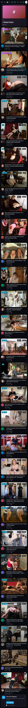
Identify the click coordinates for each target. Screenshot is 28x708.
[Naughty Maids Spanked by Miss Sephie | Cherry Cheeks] (13, 507)
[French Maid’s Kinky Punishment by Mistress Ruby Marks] (13, 578)
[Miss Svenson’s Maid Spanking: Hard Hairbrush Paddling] (13, 202)
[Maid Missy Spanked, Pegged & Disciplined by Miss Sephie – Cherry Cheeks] (13, 554)
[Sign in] (26, 2)
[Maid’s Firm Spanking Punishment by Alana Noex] (13, 647)
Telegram (11, 702)
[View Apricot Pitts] (2, 373)
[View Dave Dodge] (2, 350)
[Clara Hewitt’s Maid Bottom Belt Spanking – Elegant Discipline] (13, 296)
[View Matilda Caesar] (2, 631)
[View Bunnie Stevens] (2, 467)
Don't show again (11, 705)
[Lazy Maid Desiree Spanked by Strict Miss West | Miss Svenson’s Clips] (13, 85)
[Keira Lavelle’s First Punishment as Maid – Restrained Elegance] (13, 273)
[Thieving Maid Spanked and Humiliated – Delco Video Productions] (13, 367)
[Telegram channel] (12, 2)
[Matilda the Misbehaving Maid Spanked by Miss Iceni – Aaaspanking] (13, 625)
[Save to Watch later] (24, 28)
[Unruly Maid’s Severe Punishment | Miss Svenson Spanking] (13, 108)
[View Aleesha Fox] (2, 444)
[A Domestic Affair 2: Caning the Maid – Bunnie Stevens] (13, 343)
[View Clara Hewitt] (2, 162)
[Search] (4, 2)
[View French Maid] (2, 561)
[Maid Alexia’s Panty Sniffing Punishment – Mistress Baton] (13, 320)
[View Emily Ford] (2, 45)
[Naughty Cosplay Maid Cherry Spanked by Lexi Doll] (13, 414)
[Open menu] (2, 2)
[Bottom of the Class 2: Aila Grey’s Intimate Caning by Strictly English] (13, 601)
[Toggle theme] (20, 2)
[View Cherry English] (2, 279)
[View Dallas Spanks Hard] (2, 490)
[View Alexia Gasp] (2, 326)
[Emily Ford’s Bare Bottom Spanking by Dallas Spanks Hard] (13, 531)
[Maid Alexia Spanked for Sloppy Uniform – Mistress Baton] (13, 390)
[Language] (8, 2)
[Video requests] (15, 2)
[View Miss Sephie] (2, 514)
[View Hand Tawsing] (2, 91)
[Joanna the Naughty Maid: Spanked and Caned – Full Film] (13, 179)
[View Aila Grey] (2, 608)
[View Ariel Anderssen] (2, 68)
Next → (16, 687)
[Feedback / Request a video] (18, 2)
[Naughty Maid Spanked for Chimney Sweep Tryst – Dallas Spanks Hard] (13, 484)
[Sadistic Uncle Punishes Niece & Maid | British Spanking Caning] (13, 226)
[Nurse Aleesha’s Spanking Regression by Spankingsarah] (13, 437)
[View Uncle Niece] (2, 232)
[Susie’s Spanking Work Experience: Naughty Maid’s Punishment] (13, 132)
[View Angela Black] (2, 256)
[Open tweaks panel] (23, 2)
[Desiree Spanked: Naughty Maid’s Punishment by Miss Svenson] (13, 670)
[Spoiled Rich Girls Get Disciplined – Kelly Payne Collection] (13, 249)
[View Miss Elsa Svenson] (2, 115)
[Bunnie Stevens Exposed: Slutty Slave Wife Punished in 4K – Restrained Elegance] (13, 460)
